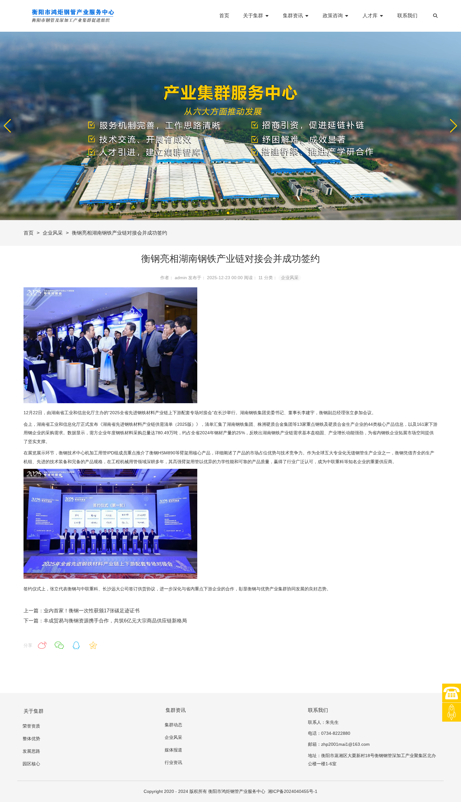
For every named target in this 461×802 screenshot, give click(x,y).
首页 (29, 233)
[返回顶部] (451, 712)
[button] (453, 126)
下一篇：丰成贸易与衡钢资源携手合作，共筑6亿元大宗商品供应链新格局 (105, 620)
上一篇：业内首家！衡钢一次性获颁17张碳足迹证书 (82, 610)
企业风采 (53, 233)
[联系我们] (451, 693)
